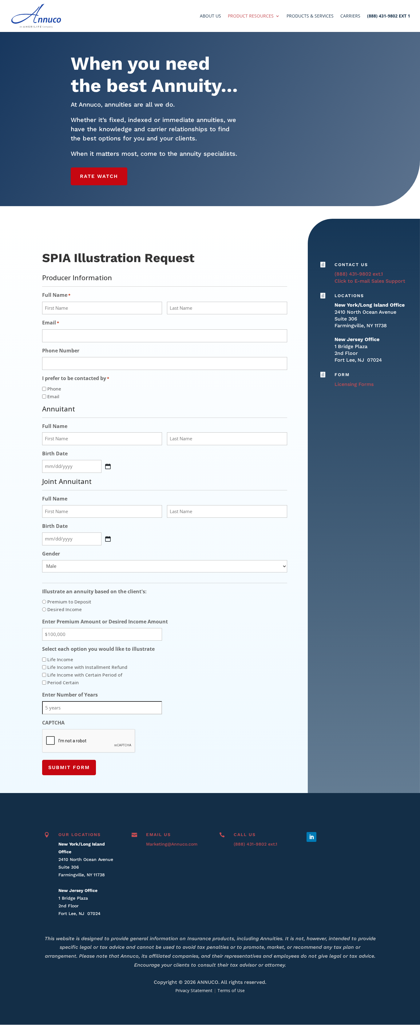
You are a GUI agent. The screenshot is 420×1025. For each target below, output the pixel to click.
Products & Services (310, 16)
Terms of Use (231, 990)
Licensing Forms (354, 384)
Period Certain (63, 682)
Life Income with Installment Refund (87, 667)
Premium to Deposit (69, 602)
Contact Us (351, 264)
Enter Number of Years (70, 694)
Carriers (350, 16)
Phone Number (60, 350)
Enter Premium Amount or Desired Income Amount (105, 621)
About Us (210, 16)
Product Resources (251, 16)
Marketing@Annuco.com (171, 844)
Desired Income (64, 609)
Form (342, 374)
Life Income (60, 659)
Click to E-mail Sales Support (370, 281)
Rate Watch (99, 176)
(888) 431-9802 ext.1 (359, 274)
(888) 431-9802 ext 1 (388, 16)
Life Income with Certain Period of (84, 675)
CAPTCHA (53, 722)
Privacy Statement (193, 990)
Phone (54, 389)
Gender (51, 553)
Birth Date (55, 453)
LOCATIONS (349, 295)
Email (50, 322)
